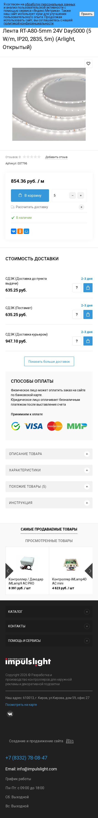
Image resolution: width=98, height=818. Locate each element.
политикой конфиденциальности (29, 23)
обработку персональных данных (50, 4)
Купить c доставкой (88, 287)
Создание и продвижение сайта (36, 741)
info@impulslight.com (37, 769)
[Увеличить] (49, 104)
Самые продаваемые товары (49, 529)
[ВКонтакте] (13, 231)
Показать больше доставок (49, 361)
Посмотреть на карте (21, 704)
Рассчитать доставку (32, 207)
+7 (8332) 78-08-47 (26, 758)
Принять (87, 14)
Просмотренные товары (49, 540)
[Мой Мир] (26, 231)
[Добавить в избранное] (88, 64)
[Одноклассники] (20, 231)
